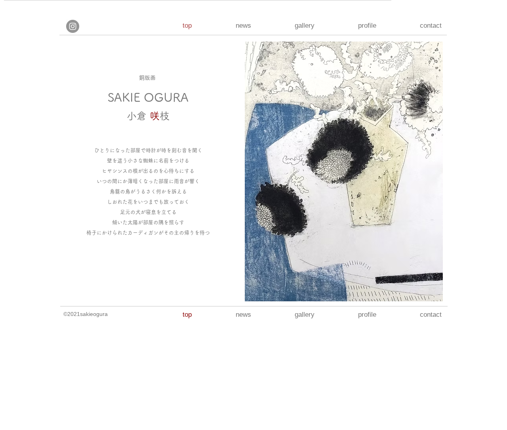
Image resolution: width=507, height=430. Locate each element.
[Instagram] (72, 26)
